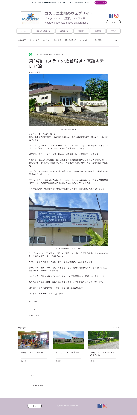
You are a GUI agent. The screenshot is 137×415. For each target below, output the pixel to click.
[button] (116, 40)
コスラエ (46, 40)
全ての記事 (22, 40)
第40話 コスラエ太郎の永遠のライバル (102, 353)
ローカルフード (85, 40)
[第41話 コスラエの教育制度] (68, 340)
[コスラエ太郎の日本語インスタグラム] (116, 16)
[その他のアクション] (107, 54)
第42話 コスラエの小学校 (32, 352)
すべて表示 (115, 327)
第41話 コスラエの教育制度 (68, 352)
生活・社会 (33, 301)
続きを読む (98, 40)
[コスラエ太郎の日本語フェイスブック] (111, 16)
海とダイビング (70, 40)
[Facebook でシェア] (30, 309)
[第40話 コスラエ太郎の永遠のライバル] (103, 340)
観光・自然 (57, 40)
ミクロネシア (34, 40)
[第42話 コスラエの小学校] (33, 340)
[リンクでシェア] (35, 309)
